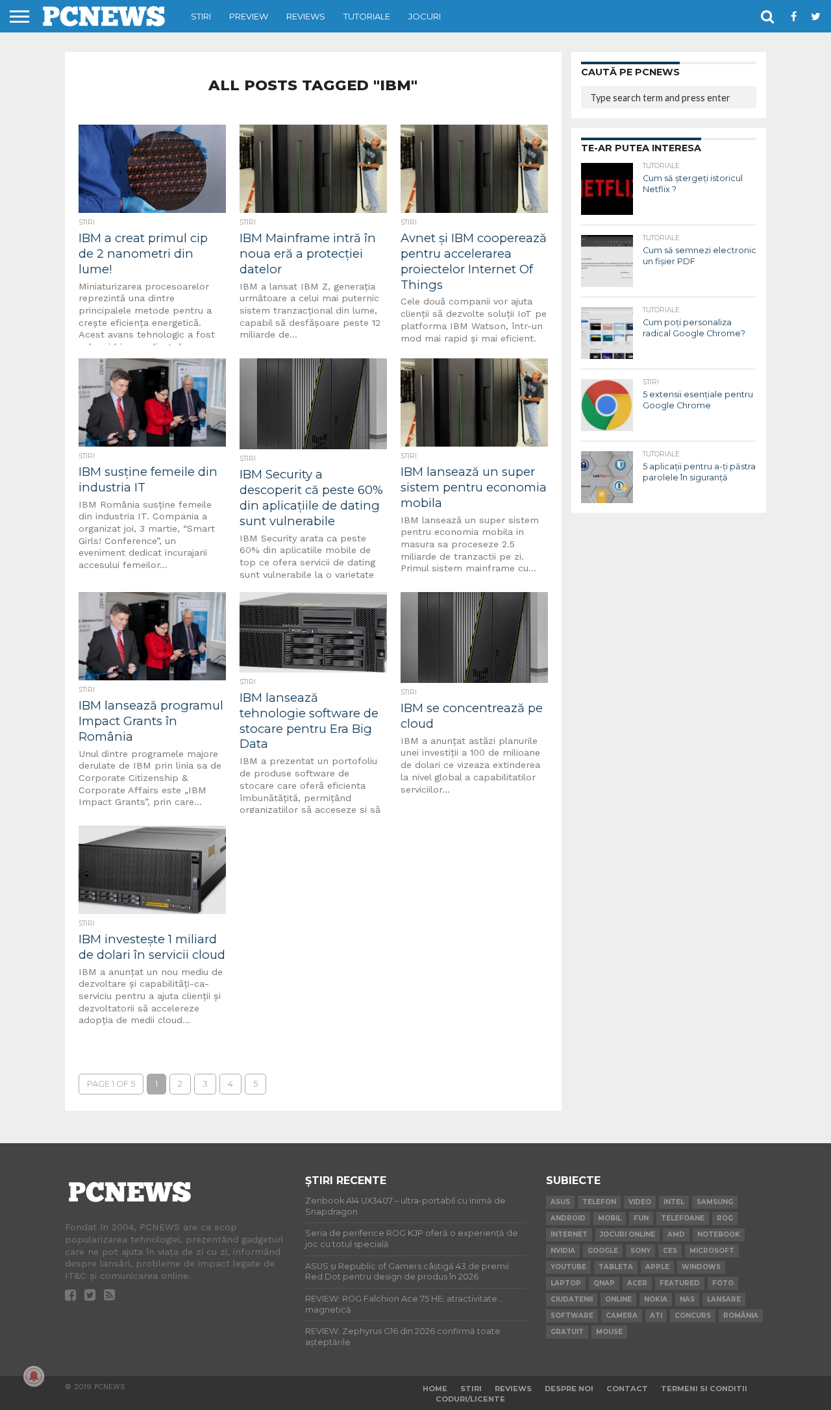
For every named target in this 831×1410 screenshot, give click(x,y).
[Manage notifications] (33, 1376)
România (740, 1315)
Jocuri (424, 16)
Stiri (201, 16)
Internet (569, 1234)
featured (680, 1283)
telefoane (682, 1218)
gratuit (567, 1332)
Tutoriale (366, 16)
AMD (676, 1234)
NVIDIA (563, 1250)
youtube (568, 1267)
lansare (724, 1299)
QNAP (604, 1283)
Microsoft (711, 1250)
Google (603, 1250)
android (568, 1218)
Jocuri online (627, 1234)
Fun (641, 1218)
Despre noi (569, 1388)
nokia (655, 1299)
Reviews (305, 16)
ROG (725, 1218)
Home (435, 1388)
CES (670, 1250)
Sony (640, 1250)
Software (572, 1315)
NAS (687, 1299)
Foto (723, 1283)
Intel (674, 1202)
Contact (627, 1388)
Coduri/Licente (470, 1399)
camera (622, 1315)
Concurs (693, 1315)
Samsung (715, 1202)
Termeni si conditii (704, 1388)
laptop (566, 1283)
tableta (616, 1267)
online (618, 1299)
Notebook (718, 1234)
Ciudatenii (572, 1299)
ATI (656, 1315)
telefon (599, 1202)
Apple (657, 1267)
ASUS (560, 1202)
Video (639, 1202)
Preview (248, 16)
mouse (609, 1332)
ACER (637, 1283)
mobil (609, 1218)
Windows (701, 1267)
